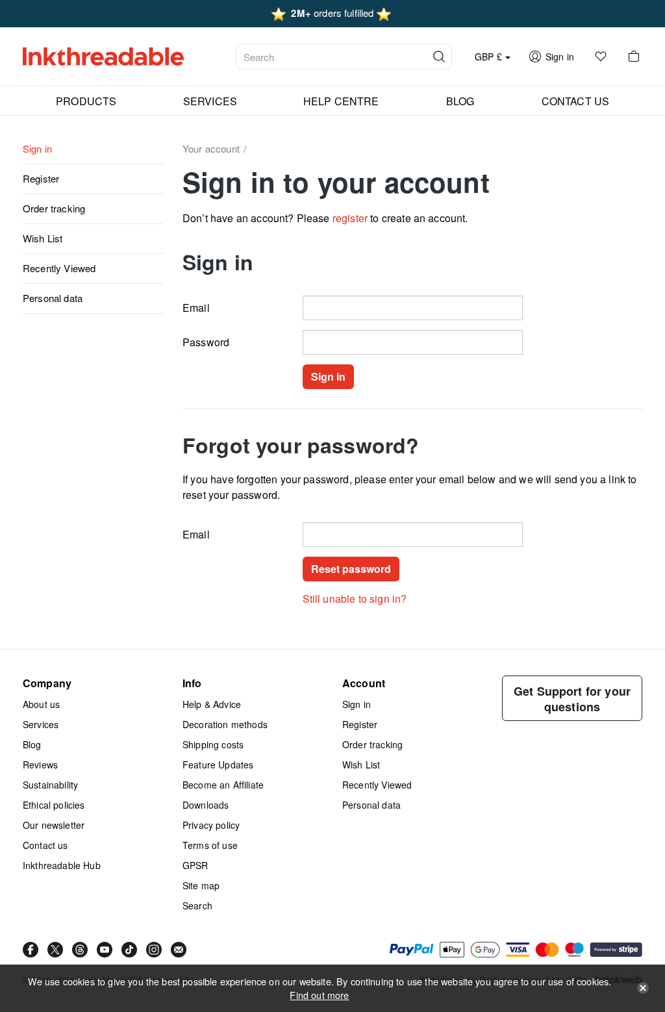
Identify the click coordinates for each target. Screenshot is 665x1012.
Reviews (40, 764)
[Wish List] (600, 56)
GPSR (195, 865)
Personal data (52, 298)
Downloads (205, 804)
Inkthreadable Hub (62, 865)
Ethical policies (54, 804)
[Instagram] (154, 949)
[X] (55, 949)
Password (205, 342)
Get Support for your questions (572, 699)
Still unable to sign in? (355, 598)
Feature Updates (217, 764)
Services (40, 724)
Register (41, 178)
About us (41, 704)
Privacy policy (211, 824)
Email (196, 307)
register (350, 217)
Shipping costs (213, 744)
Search (197, 905)
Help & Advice (211, 704)
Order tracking (54, 208)
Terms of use (210, 845)
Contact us (45, 845)
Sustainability (50, 784)
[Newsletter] (178, 949)
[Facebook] (30, 949)
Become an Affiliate (223, 784)
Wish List (42, 238)
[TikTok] (129, 949)
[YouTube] (104, 949)
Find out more (319, 995)
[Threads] (80, 949)
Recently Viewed (59, 268)
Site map (201, 885)
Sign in (37, 148)
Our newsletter (53, 824)
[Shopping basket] (633, 56)
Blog (32, 744)
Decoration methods (225, 724)
